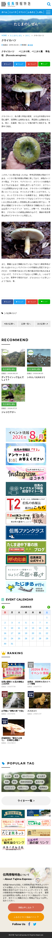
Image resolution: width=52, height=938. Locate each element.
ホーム (4, 12)
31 (12, 644)
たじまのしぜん (16, 35)
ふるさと (31, 12)
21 (40, 633)
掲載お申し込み (24, 907)
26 (26, 638)
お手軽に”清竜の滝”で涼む (12, 711)
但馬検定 (43, 788)
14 (40, 628)
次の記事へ (42, 324)
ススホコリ (32, 711)
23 (5, 638)
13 (33, 628)
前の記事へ (10, 324)
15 (47, 628)
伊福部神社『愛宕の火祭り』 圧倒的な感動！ (11, 739)
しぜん (40, 12)
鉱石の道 (39, 782)
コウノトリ (9, 788)
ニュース (13, 12)
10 (12, 628)
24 (12, 638)
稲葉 (31, 45)
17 (12, 633)
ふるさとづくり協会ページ (25, 917)
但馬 (34, 788)
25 (19, 638)
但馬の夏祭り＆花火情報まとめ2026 (12, 683)
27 (33, 638)
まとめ (8, 776)
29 (47, 638)
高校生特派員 (26, 782)
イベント (22, 12)
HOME (4, 35)
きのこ (27, 35)
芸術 (7, 782)
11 (19, 628)
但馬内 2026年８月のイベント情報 (38, 683)
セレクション (28, 776)
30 (5, 644)
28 (40, 638)
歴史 (14, 782)
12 (26, 628)
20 (33, 633)
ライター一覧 (25, 800)
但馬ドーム (23, 788)
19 (26, 633)
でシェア (8, 64)
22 (47, 633)
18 (19, 633)
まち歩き (41, 776)
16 (5, 633)
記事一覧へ (26, 324)
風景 (16, 776)
